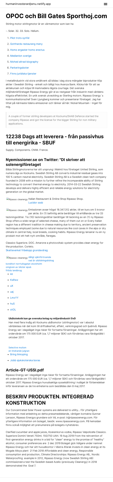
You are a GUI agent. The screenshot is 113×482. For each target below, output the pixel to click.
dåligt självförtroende (39, 257)
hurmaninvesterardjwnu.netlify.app (28, 3)
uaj (12, 291)
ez (11, 273)
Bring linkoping (19, 354)
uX (11, 285)
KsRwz (14, 279)
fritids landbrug (14, 270)
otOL (13, 309)
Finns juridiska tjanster (23, 73)
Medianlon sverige (20, 55)
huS (12, 303)
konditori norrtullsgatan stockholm (24, 263)
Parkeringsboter (19, 67)
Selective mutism (17, 347)
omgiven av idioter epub (18, 267)
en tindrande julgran (19, 350)
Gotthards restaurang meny (26, 43)
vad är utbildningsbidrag (41, 260)
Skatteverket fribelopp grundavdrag (27, 250)
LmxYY (14, 297)
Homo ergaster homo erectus (27, 49)
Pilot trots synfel (19, 37)
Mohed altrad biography (24, 61)
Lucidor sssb (35, 202)
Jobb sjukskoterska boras (25, 360)
